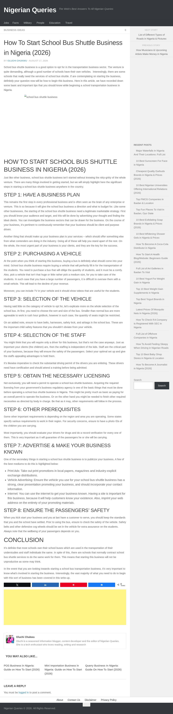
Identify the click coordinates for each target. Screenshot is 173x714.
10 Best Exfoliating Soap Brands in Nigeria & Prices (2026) (148, 223)
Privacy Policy (109, 700)
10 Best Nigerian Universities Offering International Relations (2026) (150, 189)
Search (138, 380)
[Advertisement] (65, 607)
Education (54, 22)
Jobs (6, 22)
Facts (16, 22)
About (59, 700)
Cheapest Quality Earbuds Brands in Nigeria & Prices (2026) (149, 175)
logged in (24, 692)
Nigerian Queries (30, 10)
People (40, 22)
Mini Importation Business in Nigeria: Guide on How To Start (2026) (63, 669)
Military (28, 22)
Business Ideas (14, 30)
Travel (68, 22)
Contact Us (74, 700)
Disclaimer (90, 700)
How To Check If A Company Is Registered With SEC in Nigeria (150, 323)
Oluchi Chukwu (17, 60)
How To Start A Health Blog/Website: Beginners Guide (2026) (151, 258)
